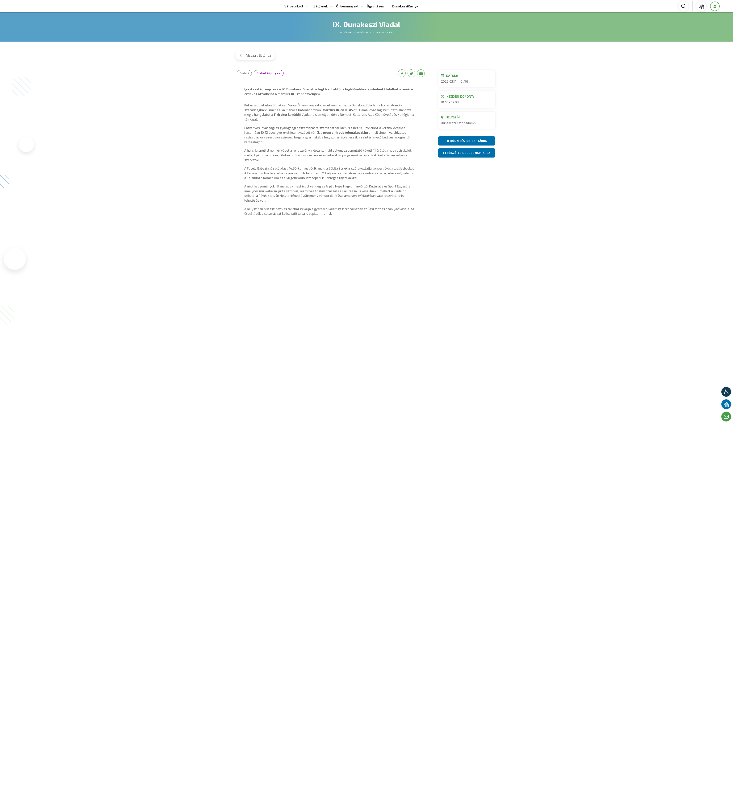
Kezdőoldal (346, 32)
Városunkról (293, 6)
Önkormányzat (347, 6)
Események (362, 32)
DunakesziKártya (405, 6)
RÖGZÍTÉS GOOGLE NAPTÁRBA (468, 152)
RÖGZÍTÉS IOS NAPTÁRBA (468, 140)
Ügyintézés (375, 6)
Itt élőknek (320, 6)
